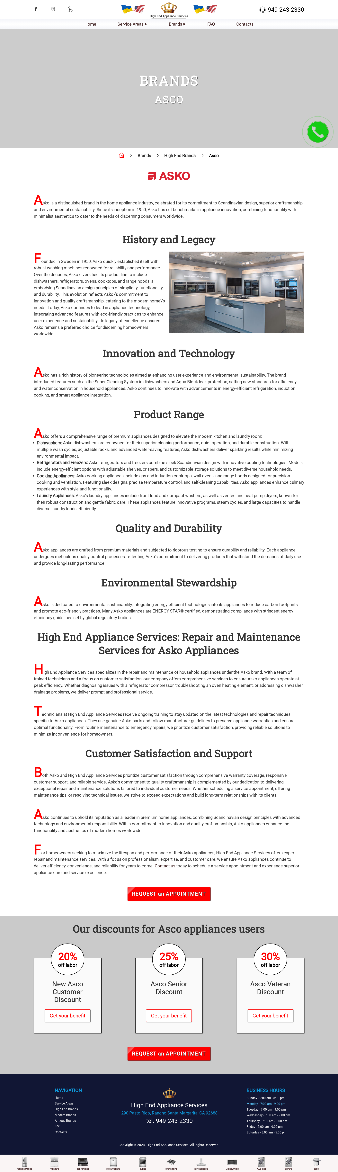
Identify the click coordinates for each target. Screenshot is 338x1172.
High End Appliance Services (107, 636)
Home (90, 24)
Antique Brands (65, 1121)
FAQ (211, 24)
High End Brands (66, 1109)
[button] (36, 9)
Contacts (245, 24)
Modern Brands (65, 1115)
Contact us (165, 865)
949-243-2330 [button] (286, 9)
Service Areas (131, 24)
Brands (175, 24)
